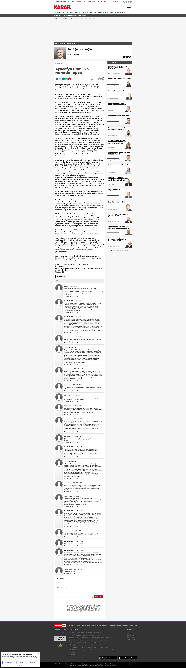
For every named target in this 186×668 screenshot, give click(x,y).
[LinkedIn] (63, 78)
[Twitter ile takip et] (131, 2)
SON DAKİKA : (58, 15)
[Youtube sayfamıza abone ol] (60, 629)
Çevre (95, 632)
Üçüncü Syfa (84, 632)
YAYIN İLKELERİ (89, 625)
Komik (94, 647)
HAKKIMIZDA (72, 625)
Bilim (101, 645)
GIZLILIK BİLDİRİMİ (109, 625)
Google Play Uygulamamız (109, 658)
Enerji (93, 637)
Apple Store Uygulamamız (128, 658)
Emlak (83, 637)
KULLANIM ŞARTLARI (98, 625)
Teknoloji (72, 645)
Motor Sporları (100, 640)
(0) (72, 296)
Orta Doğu (78, 635)
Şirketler (107, 637)
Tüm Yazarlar (71, 43)
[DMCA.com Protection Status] (60, 644)
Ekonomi (77, 12)
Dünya (71, 12)
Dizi (86, 647)
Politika (78, 632)
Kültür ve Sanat (101, 650)
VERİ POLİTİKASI (118, 625)
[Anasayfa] (55, 12)
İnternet (83, 645)
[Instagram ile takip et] (65, 629)
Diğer (106, 640)
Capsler (85, 650)
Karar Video (93, 12)
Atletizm (92, 640)
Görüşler (101, 12)
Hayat (86, 12)
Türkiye (90, 632)
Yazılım (97, 645)
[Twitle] (60, 78)
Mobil (78, 645)
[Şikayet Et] (102, 296)
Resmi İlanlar (109, 12)
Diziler (77, 642)
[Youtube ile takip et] (124, 2)
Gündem (81, 647)
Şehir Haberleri (131, 639)
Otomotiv (88, 637)
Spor (82, 12)
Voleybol (87, 640)
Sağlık (86, 642)
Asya (93, 635)
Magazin (81, 642)
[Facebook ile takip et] (129, 2)
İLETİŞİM (78, 625)
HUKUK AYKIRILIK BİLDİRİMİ (130, 625)
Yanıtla (67, 296)
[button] (90, 79)
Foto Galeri (73, 650)
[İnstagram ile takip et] (126, 2)
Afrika (97, 635)
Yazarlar (65, 12)
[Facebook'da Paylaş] (57, 78)
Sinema (89, 647)
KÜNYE (82, 625)
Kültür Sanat (119, 12)
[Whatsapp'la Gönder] (66, 78)
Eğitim (99, 632)
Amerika (84, 635)
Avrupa (90, 635)
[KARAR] (62, 7)
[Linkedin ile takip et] (62, 629)
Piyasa (79, 637)
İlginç (98, 647)
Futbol (76, 640)
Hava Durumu (131, 633)
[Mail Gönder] (69, 78)
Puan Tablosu (131, 637)
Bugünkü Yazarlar (60, 43)
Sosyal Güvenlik (99, 637)
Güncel (59, 12)
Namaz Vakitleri (131, 635)
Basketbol (81, 640)
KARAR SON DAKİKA (60, 638)
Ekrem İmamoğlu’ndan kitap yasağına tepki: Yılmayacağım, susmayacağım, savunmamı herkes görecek (89, 15)
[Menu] (124, 12)
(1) (72, 573)
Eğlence (99, 642)
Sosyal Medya (90, 645)
